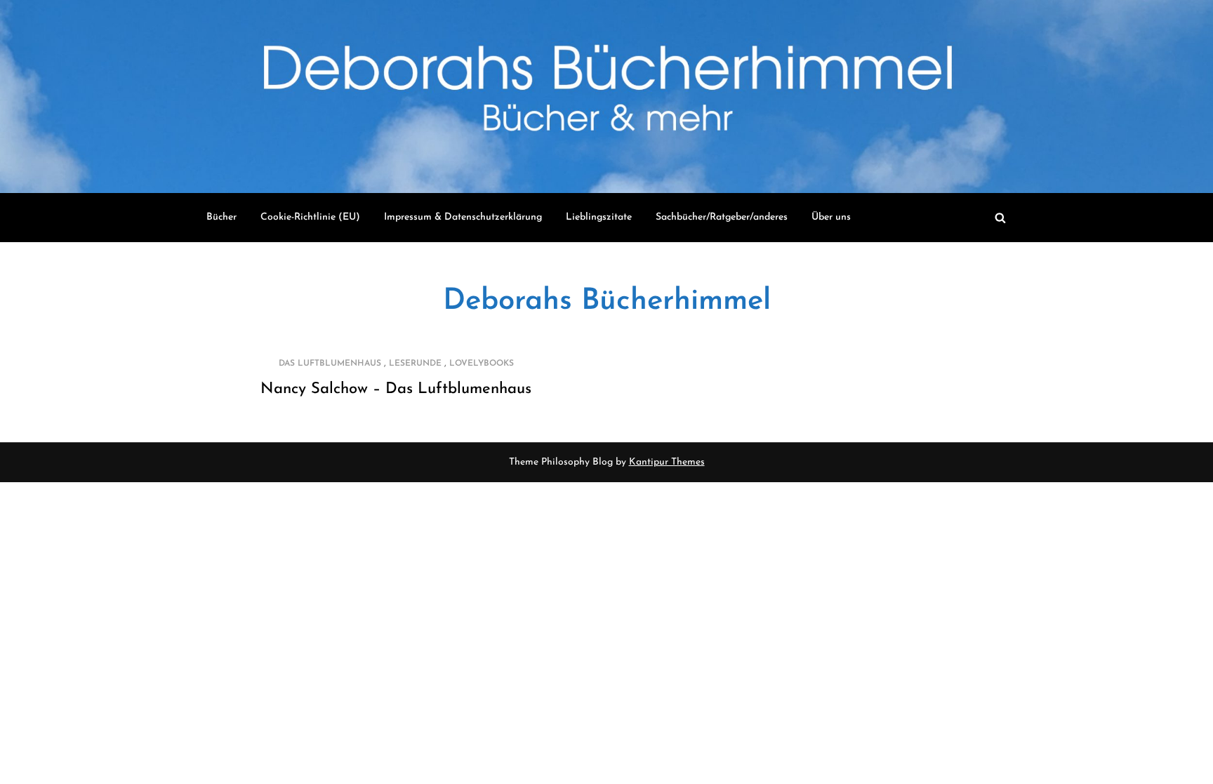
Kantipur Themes (667, 462)
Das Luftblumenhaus (330, 363)
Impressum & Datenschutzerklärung (463, 217)
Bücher (221, 217)
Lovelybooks (481, 363)
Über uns (831, 217)
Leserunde (415, 363)
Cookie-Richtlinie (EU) (310, 217)
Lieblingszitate (599, 217)
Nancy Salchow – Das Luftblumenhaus (395, 389)
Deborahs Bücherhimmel (607, 301)
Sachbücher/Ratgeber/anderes (722, 217)
